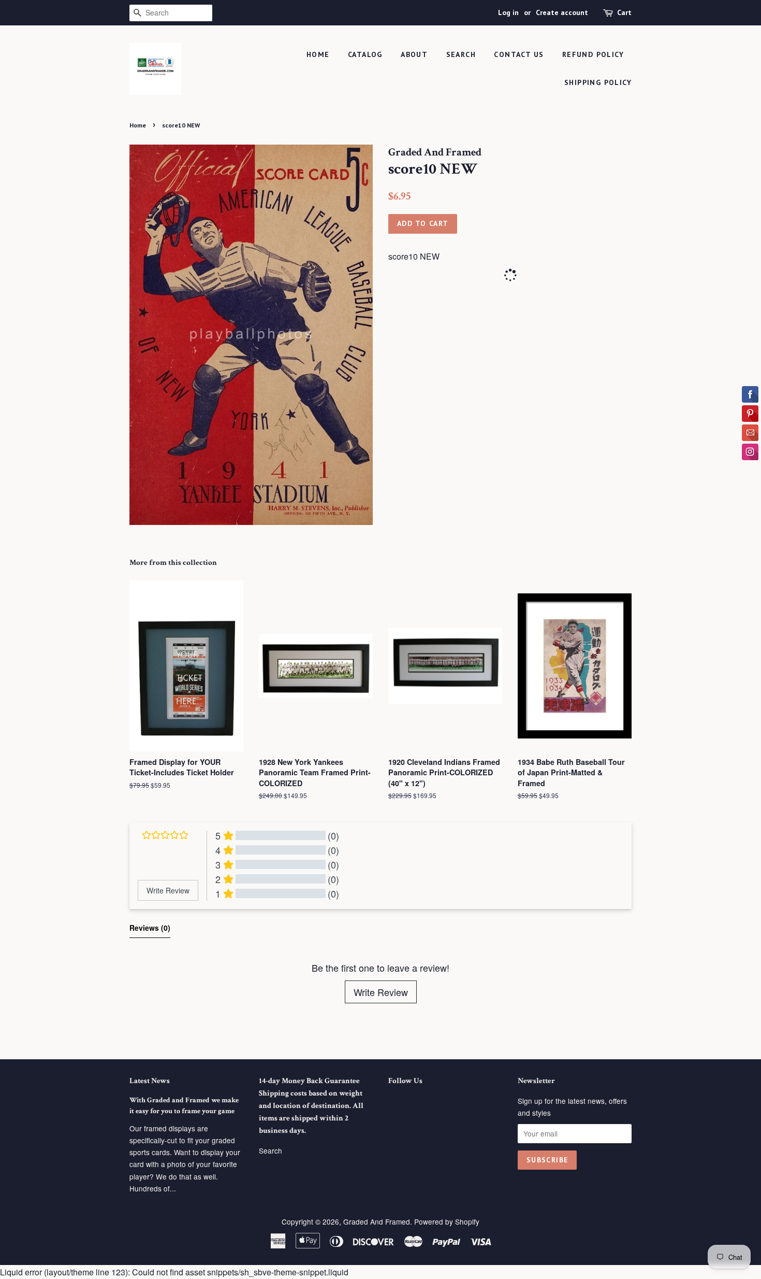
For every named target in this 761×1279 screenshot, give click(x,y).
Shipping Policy (598, 82)
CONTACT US (519, 54)
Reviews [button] (149, 927)
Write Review (381, 992)
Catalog (365, 54)
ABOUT (414, 54)
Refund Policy (593, 54)
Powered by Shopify (446, 1221)
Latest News (149, 1081)
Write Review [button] (168, 890)
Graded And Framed (376, 1221)
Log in (508, 12)
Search (270, 1150)
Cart (624, 12)
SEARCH (461, 54)
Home (318, 54)
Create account (562, 12)
